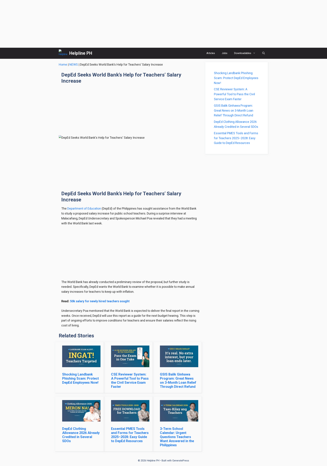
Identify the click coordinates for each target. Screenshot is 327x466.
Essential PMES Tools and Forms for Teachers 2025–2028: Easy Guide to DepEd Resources (130, 435)
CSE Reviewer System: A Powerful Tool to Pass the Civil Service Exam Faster (130, 380)
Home (63, 64)
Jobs (224, 53)
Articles (210, 53)
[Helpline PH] (63, 53)
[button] (263, 53)
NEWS (73, 64)
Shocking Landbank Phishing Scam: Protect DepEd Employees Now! (80, 378)
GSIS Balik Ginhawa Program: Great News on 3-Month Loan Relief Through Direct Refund (178, 380)
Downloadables (242, 53)
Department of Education (84, 208)
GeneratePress (180, 460)
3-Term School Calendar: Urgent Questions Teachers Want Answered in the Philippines (177, 437)
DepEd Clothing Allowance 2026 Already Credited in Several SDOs (81, 435)
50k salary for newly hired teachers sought (100, 301)
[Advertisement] (163, 24)
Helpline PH (80, 53)
